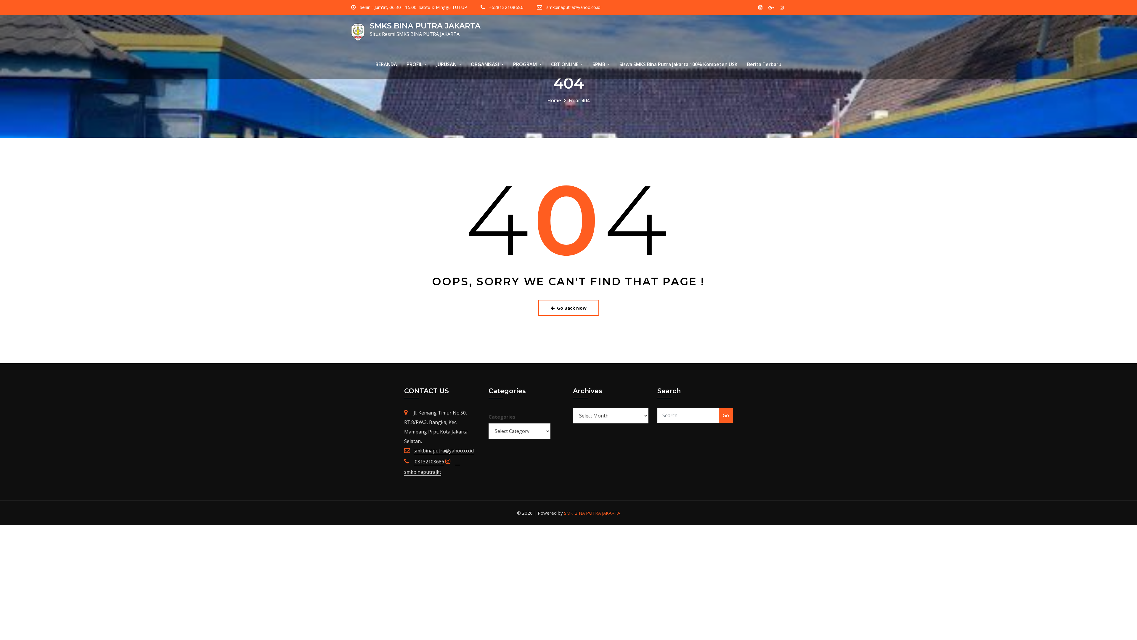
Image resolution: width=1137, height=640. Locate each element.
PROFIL (415, 64)
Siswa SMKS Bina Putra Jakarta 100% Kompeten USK (678, 64)
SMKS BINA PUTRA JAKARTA (425, 25)
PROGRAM (525, 64)
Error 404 (579, 100)
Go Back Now (572, 308)
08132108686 (429, 461)
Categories (502, 417)
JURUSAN (447, 64)
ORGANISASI (485, 64)
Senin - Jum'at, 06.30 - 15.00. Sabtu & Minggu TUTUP (413, 7)
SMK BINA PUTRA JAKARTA (592, 513)
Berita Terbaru (764, 64)
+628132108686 (506, 7)
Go (726, 415)
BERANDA (386, 64)
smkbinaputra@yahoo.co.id (573, 7)
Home (554, 100)
